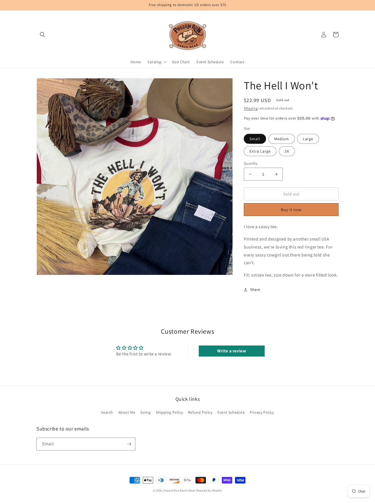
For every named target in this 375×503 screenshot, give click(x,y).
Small (255, 138)
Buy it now (291, 209)
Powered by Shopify (209, 490)
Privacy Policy (262, 412)
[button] (43, 35)
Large (308, 138)
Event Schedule (231, 412)
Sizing (145, 412)
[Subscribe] (129, 444)
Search (107, 412)
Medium (281, 138)
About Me (126, 412)
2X (287, 151)
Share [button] (255, 289)
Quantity (251, 163)
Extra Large (260, 151)
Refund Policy (200, 412)
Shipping (251, 108)
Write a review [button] (231, 351)
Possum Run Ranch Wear (179, 490)
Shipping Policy (169, 412)
